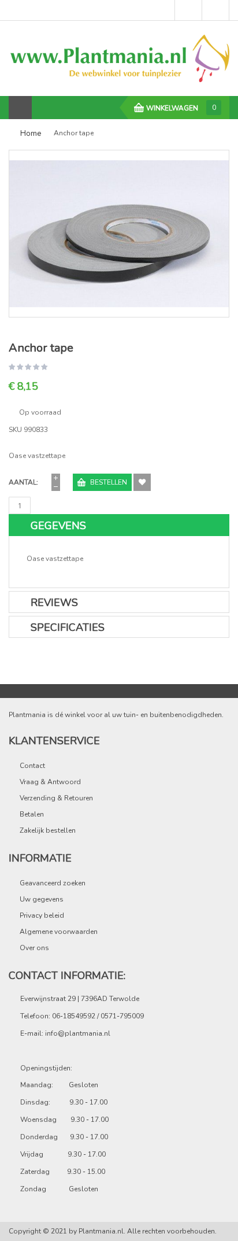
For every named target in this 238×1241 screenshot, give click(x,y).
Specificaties (68, 627)
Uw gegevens (42, 899)
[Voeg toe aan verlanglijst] (142, 482)
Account (215, 10)
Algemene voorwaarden (59, 931)
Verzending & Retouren (56, 798)
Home (30, 133)
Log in (188, 10)
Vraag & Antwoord (50, 781)
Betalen (32, 814)
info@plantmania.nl (77, 1033)
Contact (32, 765)
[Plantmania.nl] (119, 57)
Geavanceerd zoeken (52, 883)
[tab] (119, 525)
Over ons (34, 947)
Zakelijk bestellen (48, 830)
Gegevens (58, 526)
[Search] (43, 107)
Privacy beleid (42, 915)
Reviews (54, 603)
